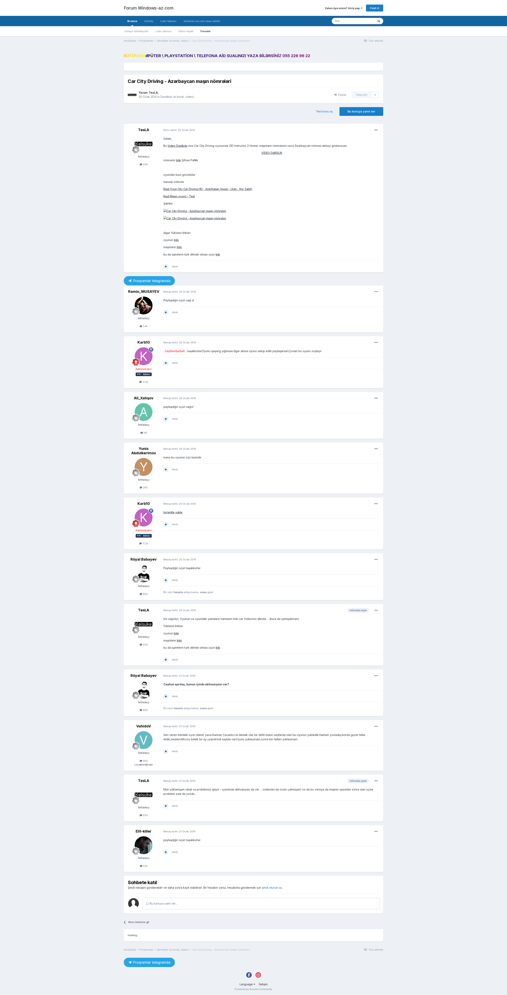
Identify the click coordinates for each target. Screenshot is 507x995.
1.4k (145, 326)
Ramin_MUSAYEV (143, 291)
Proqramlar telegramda (151, 281)
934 (145, 164)
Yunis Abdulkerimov (143, 451)
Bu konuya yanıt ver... (163, 903)
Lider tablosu (163, 31)
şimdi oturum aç (272, 887)
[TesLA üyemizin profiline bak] (132, 94)
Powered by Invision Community (253, 989)
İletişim (263, 984)
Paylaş (341, 94)
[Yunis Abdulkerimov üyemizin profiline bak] (143, 467)
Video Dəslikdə (177, 145)
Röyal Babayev (144, 559)
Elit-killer (144, 831)
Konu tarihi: (179, 130)
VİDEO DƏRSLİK (271, 153)
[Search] (379, 21)
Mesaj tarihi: (179, 291)
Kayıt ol (374, 8)
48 (145, 432)
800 (145, 593)
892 (145, 760)
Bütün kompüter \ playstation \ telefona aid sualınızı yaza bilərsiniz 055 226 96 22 (217, 55)
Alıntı (175, 266)
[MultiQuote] (165, 266)
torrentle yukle (172, 512)
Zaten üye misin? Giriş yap (343, 8)
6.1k (145, 865)
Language (247, 984)
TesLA (153, 92)
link (218, 254)
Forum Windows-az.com (148, 8)
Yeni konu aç (324, 111)
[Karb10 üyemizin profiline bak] (143, 356)
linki (178, 160)
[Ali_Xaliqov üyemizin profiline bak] (143, 412)
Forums (205, 31)
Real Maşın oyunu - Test (179, 196)
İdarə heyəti (186, 31)
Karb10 (143, 342)
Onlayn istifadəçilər (136, 31)
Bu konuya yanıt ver (361, 111)
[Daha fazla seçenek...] (376, 130)
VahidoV (143, 726)
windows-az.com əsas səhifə (202, 21)
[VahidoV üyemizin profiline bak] (143, 740)
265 (145, 487)
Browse (132, 21)
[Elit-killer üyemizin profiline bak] (143, 845)
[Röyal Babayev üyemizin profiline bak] (143, 573)
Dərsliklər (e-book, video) (177, 96)
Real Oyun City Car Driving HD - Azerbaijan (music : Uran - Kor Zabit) (207, 189)
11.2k (145, 381)
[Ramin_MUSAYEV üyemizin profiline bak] (143, 305)
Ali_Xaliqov (143, 398)
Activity (148, 21)
